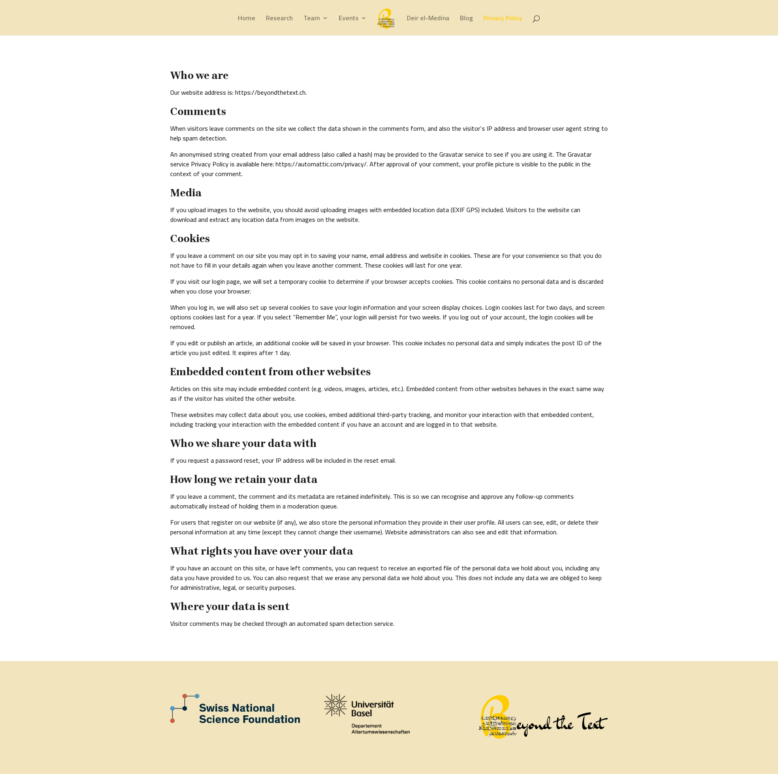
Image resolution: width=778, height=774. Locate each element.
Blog (466, 19)
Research (279, 19)
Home (246, 19)
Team (312, 19)
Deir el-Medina (428, 19)
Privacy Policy (502, 19)
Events (349, 19)
